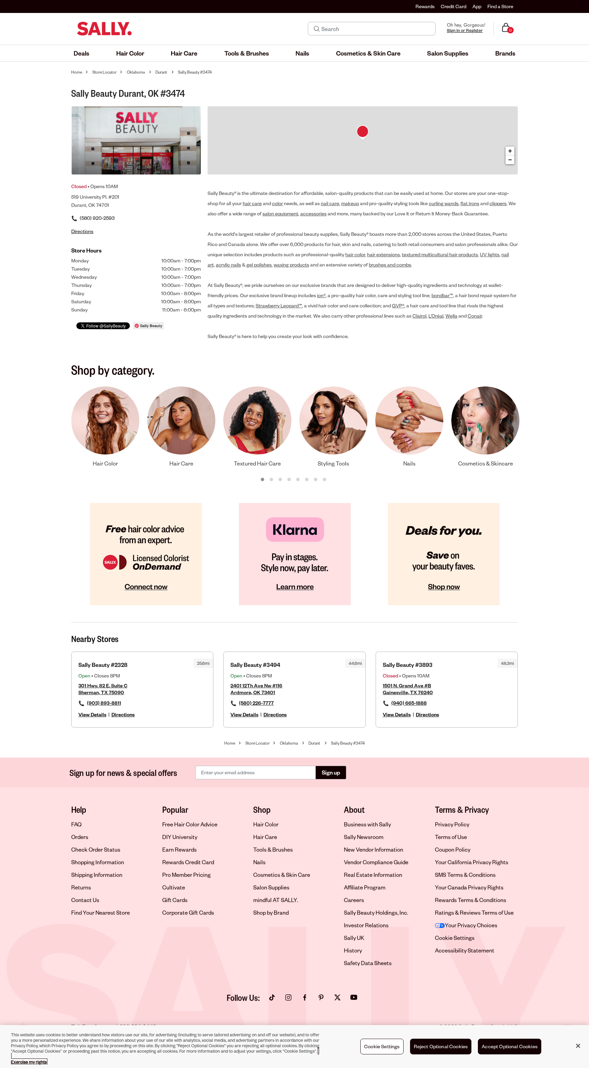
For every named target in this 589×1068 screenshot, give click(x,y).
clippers (498, 203)
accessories (313, 213)
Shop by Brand (271, 912)
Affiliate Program (365, 887)
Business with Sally (367, 824)
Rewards (425, 6)
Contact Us (85, 899)
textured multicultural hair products (440, 254)
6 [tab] (307, 479)
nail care (330, 203)
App (476, 6)
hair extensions (383, 254)
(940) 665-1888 (409, 703)
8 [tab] (324, 479)
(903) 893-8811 (104, 703)
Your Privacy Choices (471, 925)
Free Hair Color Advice (189, 824)
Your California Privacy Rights (471, 862)
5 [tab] (298, 479)
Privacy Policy (452, 824)
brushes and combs (390, 264)
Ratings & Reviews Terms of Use (474, 912)
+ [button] (510, 150)
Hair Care (265, 836)
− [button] (510, 159)
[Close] (578, 1045)
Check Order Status (95, 849)
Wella (451, 315)
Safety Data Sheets (368, 962)
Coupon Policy (452, 849)
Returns (81, 887)
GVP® (398, 305)
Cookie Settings (454, 937)
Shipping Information (96, 874)
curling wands (443, 203)
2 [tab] (271, 479)
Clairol (419, 315)
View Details (92, 714)
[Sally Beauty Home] (104, 28)
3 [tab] (280, 479)
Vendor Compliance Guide (376, 862)
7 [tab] (316, 479)
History (353, 950)
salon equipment (280, 213)
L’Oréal (435, 315)
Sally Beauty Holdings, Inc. (376, 912)
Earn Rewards (179, 849)
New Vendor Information (373, 849)
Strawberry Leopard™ (279, 305)
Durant (161, 72)
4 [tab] (289, 479)
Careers (354, 899)
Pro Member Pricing (186, 874)
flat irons (469, 203)
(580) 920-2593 (97, 218)
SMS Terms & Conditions (465, 874)
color (277, 203)
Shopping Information (97, 862)
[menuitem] (81, 53)
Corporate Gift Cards (188, 912)
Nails (259, 862)
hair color (355, 254)
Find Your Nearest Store (100, 912)
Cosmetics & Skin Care (281, 874)
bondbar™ (442, 295)
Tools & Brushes (273, 849)
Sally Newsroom (363, 836)
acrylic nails (228, 264)
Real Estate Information (373, 874)
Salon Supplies (271, 887)
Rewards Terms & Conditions (470, 899)
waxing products (291, 264)
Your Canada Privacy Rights (469, 887)
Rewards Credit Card (188, 862)
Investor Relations (366, 925)
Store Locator (104, 72)
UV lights (489, 254)
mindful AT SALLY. (275, 899)
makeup (350, 203)
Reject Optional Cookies (441, 1046)
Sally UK (354, 937)
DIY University (179, 836)
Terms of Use (451, 836)
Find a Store (500, 6)
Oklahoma (136, 72)
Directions (123, 714)
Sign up (331, 772)
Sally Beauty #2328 (102, 664)
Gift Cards (174, 899)
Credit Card (453, 6)
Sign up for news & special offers (123, 772)
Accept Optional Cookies (510, 1046)
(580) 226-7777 (256, 703)
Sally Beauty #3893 (408, 664)
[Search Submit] (316, 28)
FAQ (76, 824)
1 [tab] (262, 479)
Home (76, 72)
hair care (252, 203)
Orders (79, 836)
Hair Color (265, 824)
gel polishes (259, 264)
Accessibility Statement (464, 950)
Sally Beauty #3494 (255, 664)
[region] (294, 1046)
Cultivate (173, 887)
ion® (321, 295)
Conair (475, 315)
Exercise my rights (29, 1062)
